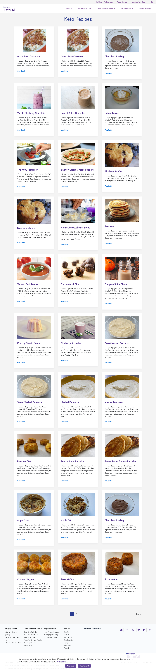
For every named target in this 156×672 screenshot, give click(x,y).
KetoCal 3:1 (67, 635)
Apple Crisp (23, 520)
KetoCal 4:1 (67, 632)
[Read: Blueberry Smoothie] (78, 327)
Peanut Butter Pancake (72, 461)
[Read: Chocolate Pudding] (122, 40)
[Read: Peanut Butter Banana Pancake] (122, 445)
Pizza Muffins (67, 579)
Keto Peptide (68, 640)
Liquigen (67, 643)
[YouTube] (138, 630)
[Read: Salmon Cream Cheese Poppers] (78, 154)
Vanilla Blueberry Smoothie (31, 113)
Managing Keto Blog (51, 635)
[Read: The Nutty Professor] (34, 154)
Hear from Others (30, 637)
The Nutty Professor (27, 170)
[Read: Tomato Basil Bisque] (34, 268)
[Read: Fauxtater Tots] (34, 445)
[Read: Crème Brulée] (122, 97)
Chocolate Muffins (70, 284)
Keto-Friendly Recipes (51, 632)
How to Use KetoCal (31, 635)
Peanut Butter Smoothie (73, 113)
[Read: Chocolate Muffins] (78, 268)
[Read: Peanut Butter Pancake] (78, 445)
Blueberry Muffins (113, 171)
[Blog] (144, 630)
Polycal (66, 648)
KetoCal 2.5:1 (68, 637)
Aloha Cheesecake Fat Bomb (75, 227)
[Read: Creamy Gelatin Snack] (34, 327)
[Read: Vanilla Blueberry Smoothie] (34, 97)
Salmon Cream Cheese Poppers (77, 170)
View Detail (21, 71)
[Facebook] (127, 630)
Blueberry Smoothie (71, 343)
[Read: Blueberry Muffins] (122, 155)
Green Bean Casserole (28, 56)
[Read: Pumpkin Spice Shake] (122, 268)
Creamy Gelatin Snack (28, 343)
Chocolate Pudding (114, 56)
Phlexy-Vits (67, 645)
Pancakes (109, 226)
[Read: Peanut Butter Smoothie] (78, 97)
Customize (70, 666)
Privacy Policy (61, 661)
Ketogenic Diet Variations (13, 643)
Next (139, 614)
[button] (73, 9)
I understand (84, 666)
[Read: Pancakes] (122, 210)
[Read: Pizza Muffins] (78, 563)
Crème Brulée (112, 113)
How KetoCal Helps (30, 632)
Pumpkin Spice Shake (116, 284)
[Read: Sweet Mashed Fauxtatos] (122, 327)
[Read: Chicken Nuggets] (34, 563)
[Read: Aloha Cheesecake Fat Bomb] (78, 211)
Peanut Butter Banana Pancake (120, 461)
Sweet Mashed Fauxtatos (117, 343)
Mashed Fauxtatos (70, 402)
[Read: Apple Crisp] (34, 504)
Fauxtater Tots (24, 461)
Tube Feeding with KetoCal (33, 640)
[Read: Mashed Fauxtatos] (78, 386)
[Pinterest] (150, 630)
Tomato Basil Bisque (27, 284)
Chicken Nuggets (25, 579)
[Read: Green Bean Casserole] (34, 40)
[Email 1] (121, 630)
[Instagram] (133, 630)
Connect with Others (51, 637)
